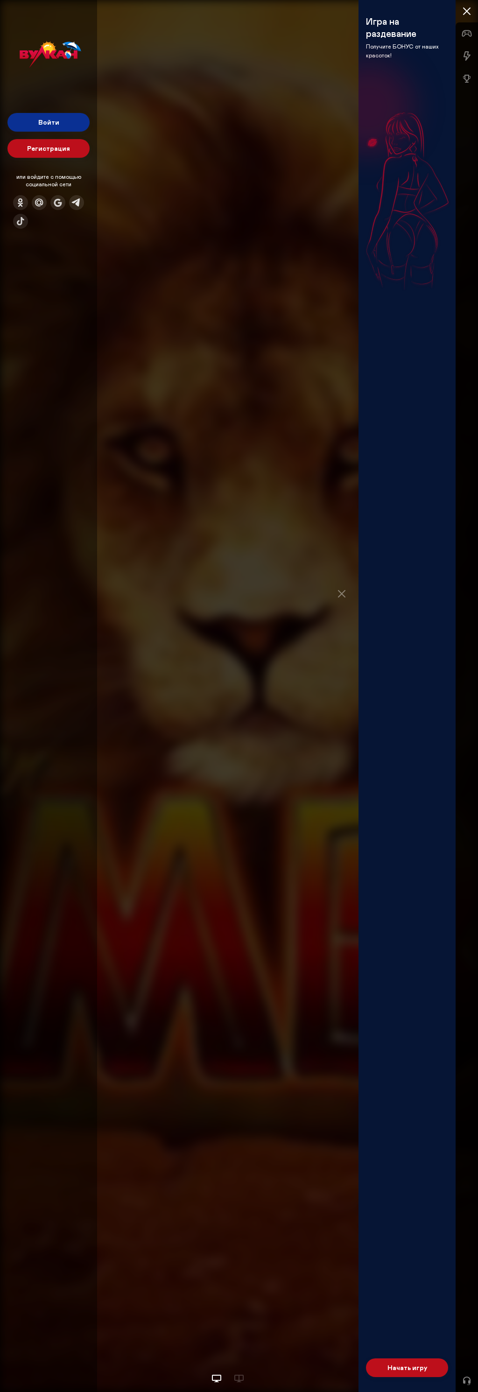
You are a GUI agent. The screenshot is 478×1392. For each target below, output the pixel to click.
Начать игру (407, 1367)
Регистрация (48, 148)
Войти (48, 122)
